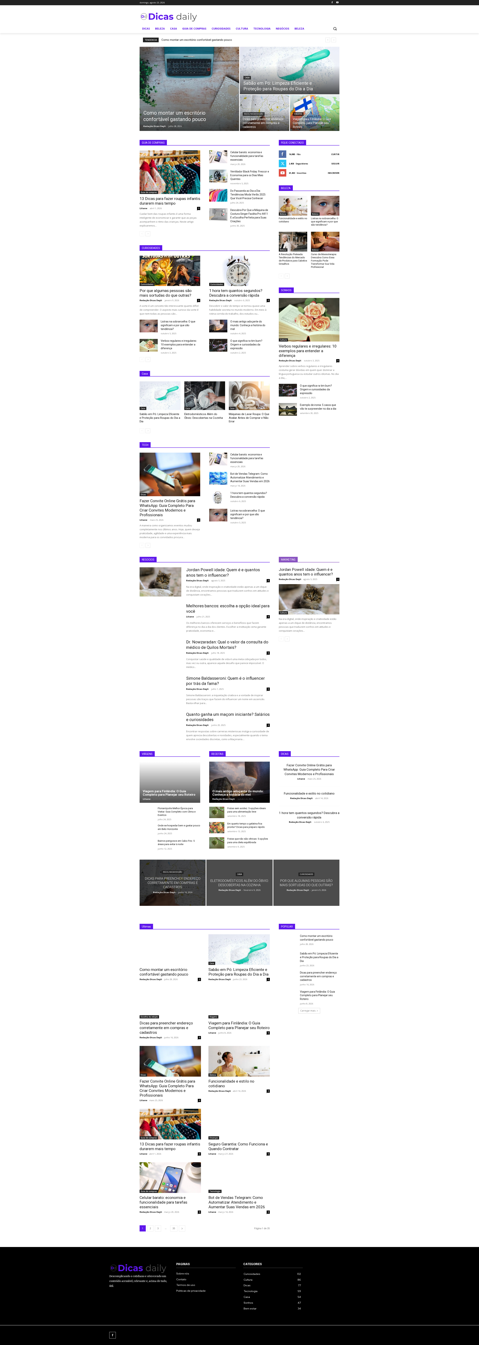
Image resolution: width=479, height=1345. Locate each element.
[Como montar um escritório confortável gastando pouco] (189, 89)
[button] (334, 28)
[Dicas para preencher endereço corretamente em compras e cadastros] (264, 113)
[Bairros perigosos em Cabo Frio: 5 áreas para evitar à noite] (147, 845)
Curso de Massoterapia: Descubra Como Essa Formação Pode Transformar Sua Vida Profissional (324, 260)
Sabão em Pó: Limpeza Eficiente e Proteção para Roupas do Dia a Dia (160, 417)
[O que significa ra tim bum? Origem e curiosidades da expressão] (218, 345)
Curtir (335, 154)
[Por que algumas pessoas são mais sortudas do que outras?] (170, 271)
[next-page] (148, 233)
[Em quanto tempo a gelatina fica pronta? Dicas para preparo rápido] (216, 827)
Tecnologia (215, 1191)
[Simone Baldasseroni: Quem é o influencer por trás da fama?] (160, 690)
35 (174, 1228)
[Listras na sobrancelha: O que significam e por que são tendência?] (149, 326)
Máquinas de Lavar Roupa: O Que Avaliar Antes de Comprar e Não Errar (249, 417)
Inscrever (333, 173)
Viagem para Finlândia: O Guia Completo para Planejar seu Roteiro (169, 793)
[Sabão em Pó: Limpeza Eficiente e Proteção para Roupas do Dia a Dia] (289, 70)
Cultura (283, 340)
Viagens (298, 114)
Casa (247, 78)
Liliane (143, 208)
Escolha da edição (253, 114)
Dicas (143, 494)
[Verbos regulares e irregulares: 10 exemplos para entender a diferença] (149, 345)
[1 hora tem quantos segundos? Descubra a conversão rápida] (239, 271)
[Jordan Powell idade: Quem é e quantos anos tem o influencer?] (160, 581)
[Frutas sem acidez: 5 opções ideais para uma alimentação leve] (216, 812)
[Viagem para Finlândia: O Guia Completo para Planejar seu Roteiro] (314, 113)
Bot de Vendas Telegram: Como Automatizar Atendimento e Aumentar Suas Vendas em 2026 (250, 477)
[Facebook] (332, 3)
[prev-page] (142, 233)
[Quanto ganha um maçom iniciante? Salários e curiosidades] (160, 726)
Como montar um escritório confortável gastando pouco (196, 40)
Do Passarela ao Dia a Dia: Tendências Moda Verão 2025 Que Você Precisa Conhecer (248, 194)
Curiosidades (147, 284)
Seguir (335, 163)
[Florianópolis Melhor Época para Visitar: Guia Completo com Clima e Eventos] (147, 812)
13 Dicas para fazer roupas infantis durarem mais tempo (170, 201)
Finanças (214, 1137)
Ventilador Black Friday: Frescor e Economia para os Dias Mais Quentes (249, 175)
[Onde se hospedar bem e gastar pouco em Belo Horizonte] (147, 829)
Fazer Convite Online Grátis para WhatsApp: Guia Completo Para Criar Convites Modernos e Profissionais (167, 508)
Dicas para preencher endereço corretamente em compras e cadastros (166, 1028)
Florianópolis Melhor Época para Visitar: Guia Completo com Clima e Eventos (177, 811)
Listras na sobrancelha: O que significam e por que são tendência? (178, 325)
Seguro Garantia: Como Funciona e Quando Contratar (238, 1146)
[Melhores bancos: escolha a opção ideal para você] (160, 618)
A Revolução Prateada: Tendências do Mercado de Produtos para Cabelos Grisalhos (293, 259)
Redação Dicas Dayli (151, 300)
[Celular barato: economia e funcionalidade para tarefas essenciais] (218, 156)
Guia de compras (149, 192)
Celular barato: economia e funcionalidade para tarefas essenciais (246, 156)
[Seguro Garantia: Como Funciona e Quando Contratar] (239, 1124)
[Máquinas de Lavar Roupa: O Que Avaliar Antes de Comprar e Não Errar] (249, 395)
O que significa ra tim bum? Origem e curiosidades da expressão (246, 344)
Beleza (283, 214)
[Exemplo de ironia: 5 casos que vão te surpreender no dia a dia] (288, 409)
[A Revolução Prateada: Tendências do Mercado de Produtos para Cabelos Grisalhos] (293, 242)
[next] (333, 40)
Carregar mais (307, 1010)
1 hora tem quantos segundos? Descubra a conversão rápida (235, 293)
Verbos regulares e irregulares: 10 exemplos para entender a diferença (179, 344)
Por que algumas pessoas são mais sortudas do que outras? (166, 293)
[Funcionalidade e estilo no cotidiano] (293, 206)
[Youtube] (337, 3)
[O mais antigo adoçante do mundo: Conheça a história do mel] (218, 326)
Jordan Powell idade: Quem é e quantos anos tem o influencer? (306, 571)
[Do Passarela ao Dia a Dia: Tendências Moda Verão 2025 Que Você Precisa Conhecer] (218, 195)
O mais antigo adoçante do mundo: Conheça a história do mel (247, 325)
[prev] (327, 40)
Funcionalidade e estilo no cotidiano (309, 793)
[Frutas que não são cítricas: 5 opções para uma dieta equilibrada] (216, 843)
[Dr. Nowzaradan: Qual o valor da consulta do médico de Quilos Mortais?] (160, 654)
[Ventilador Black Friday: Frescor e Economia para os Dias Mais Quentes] (218, 176)
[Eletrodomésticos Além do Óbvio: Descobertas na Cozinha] (204, 395)
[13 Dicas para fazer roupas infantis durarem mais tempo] (170, 172)
